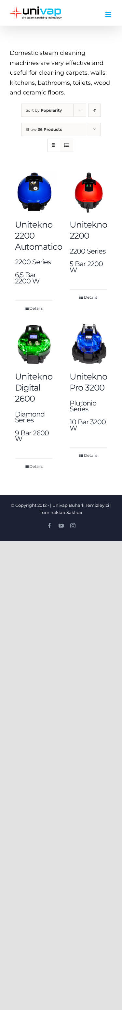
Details (36, 308)
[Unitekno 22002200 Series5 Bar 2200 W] (88, 192)
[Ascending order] (94, 110)
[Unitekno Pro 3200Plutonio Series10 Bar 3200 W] (88, 344)
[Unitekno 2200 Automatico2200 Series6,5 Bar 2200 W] (34, 192)
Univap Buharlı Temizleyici (80, 505)
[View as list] (66, 145)
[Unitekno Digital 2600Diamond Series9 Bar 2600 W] (34, 344)
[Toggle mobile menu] (108, 14)
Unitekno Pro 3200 (88, 401)
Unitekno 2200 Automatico (38, 251)
